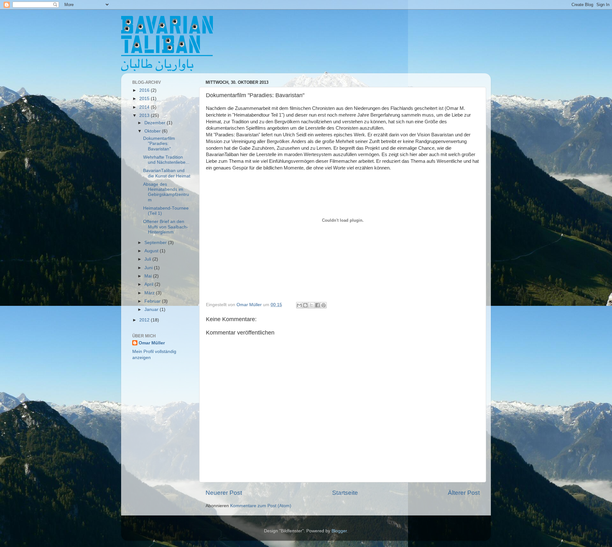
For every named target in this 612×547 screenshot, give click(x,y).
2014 (145, 107)
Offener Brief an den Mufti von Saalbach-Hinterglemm (165, 226)
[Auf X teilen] (311, 305)
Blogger (339, 531)
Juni (149, 267)
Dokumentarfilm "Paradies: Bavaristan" (159, 143)
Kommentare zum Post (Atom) (260, 505)
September (156, 242)
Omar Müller (152, 343)
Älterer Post (464, 492)
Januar (152, 309)
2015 (145, 98)
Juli (148, 259)
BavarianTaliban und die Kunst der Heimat (166, 173)
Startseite (345, 492)
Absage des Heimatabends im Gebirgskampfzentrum (166, 192)
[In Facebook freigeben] (317, 305)
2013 (145, 115)
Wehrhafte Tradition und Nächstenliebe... (166, 160)
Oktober (153, 131)
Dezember (155, 122)
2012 (145, 320)
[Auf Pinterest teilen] (323, 305)
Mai (148, 276)
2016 (145, 90)
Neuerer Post (224, 492)
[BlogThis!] (305, 305)
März (150, 293)
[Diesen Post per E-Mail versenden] (299, 305)
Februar (153, 301)
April (149, 284)
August (152, 250)
